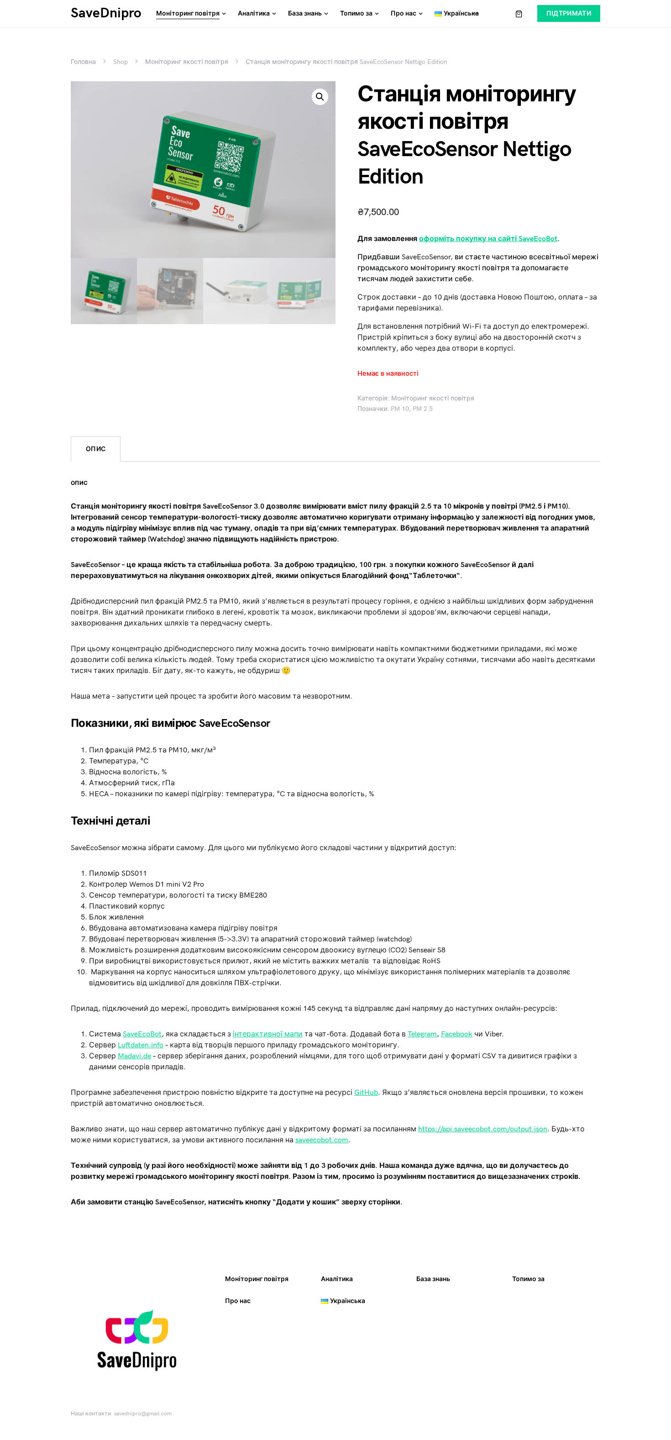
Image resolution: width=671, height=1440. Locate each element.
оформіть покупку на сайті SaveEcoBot (488, 239)
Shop (120, 62)
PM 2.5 (423, 409)
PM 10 (400, 409)
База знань (433, 1279)
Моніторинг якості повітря (186, 62)
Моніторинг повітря (256, 1279)
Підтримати (569, 13)
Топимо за (528, 1279)
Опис (95, 449)
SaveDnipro (106, 13)
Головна (83, 62)
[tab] (96, 449)
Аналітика (337, 1279)
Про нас (238, 1301)
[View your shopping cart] (519, 13)
